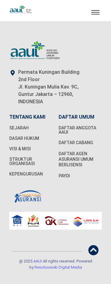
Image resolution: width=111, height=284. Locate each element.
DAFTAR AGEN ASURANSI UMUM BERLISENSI (76, 159)
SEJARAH (19, 127)
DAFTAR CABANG (76, 142)
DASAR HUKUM (24, 138)
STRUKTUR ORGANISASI (22, 161)
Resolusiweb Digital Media (58, 267)
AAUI (37, 261)
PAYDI (64, 175)
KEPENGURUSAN (26, 174)
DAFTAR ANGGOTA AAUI (77, 130)
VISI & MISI (20, 148)
